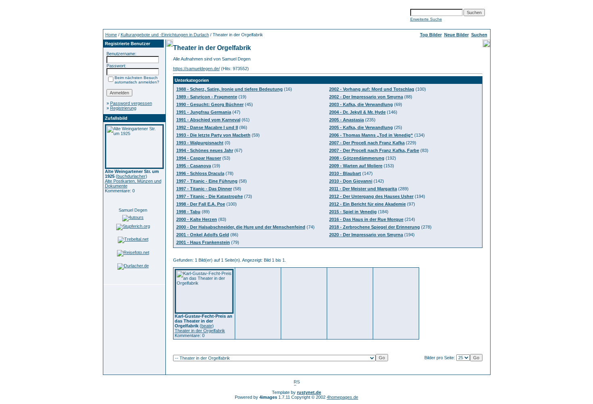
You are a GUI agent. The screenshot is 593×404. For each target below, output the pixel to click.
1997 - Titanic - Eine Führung (207, 181)
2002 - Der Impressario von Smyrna (366, 96)
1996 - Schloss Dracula (200, 173)
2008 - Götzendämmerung (356, 158)
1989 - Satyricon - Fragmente (206, 96)
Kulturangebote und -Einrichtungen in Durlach (165, 34)
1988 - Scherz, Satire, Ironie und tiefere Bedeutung (229, 89)
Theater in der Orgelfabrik (200, 330)
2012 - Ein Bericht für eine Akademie (367, 204)
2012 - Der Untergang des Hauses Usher (371, 196)
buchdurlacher (131, 176)
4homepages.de (342, 397)
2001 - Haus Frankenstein (203, 242)
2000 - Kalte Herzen (196, 219)
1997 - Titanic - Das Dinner (204, 188)
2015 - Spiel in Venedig (353, 211)
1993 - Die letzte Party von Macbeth (213, 135)
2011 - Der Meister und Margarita (363, 188)
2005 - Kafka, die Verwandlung (361, 127)
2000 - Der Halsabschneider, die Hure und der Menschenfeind (240, 227)
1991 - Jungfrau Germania (203, 112)
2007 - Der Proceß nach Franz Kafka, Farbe (374, 150)
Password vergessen (131, 103)
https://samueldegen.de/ (196, 68)
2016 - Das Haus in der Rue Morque (366, 219)
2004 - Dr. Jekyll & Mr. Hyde (357, 112)
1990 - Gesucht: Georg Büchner (210, 104)
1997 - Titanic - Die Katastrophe (209, 196)
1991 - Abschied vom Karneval (208, 119)
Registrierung (123, 108)
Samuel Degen (133, 210)
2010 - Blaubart (345, 173)
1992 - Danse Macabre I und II (207, 127)
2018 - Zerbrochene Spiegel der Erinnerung (374, 227)
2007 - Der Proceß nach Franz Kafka (367, 142)
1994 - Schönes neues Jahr (204, 150)
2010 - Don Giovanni (350, 181)
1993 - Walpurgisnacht (199, 142)
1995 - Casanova (193, 165)
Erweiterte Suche (426, 19)
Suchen (479, 34)
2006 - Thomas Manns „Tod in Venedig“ (371, 135)
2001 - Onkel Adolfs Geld (202, 234)
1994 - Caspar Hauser (198, 158)
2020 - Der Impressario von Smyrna (366, 234)
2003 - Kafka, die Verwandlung (361, 104)
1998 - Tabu (188, 211)
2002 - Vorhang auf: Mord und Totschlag (371, 89)
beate (206, 325)
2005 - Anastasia (346, 119)
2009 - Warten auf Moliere (355, 165)
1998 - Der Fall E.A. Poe (200, 204)
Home (111, 34)
